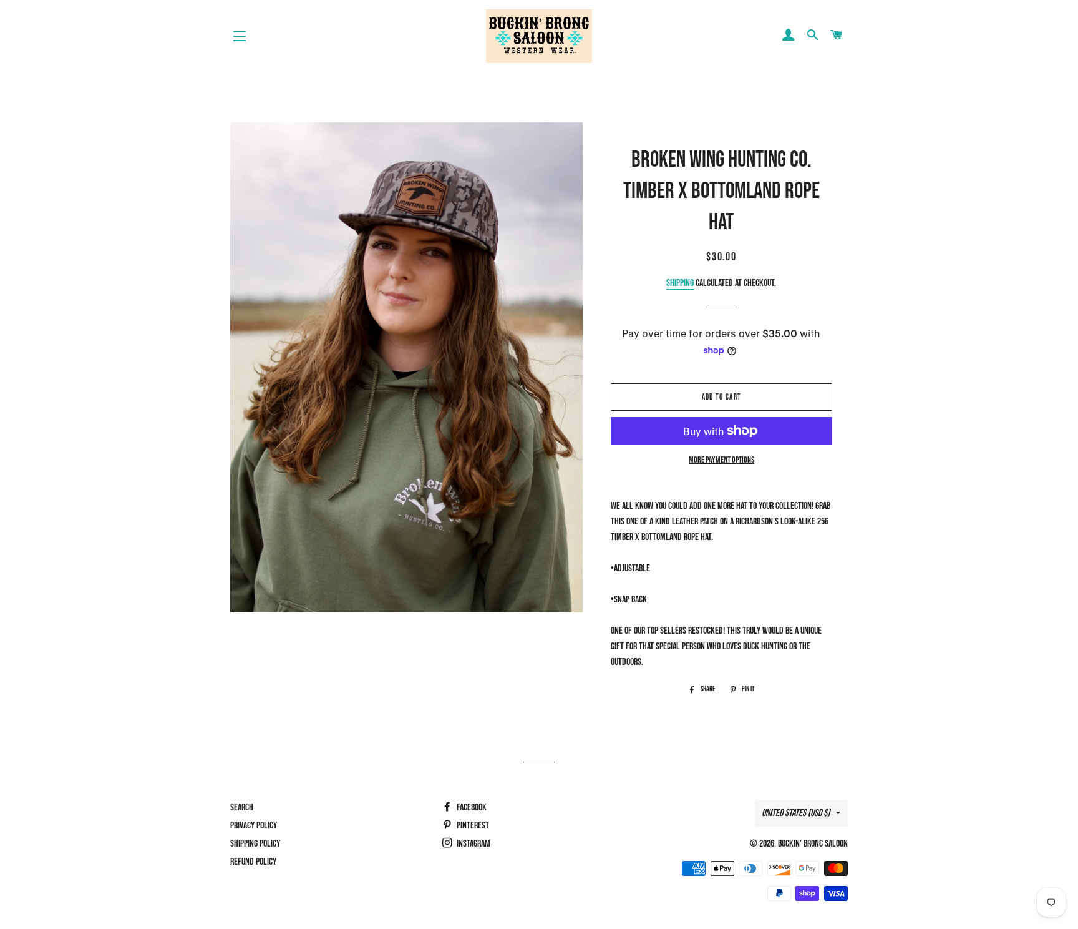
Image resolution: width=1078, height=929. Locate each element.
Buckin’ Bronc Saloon (813, 844)
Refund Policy (253, 862)
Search (241, 807)
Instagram (472, 844)
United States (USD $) (796, 813)
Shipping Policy (255, 844)
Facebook (471, 807)
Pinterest (472, 826)
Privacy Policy (253, 826)
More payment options (721, 460)
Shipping (680, 283)
